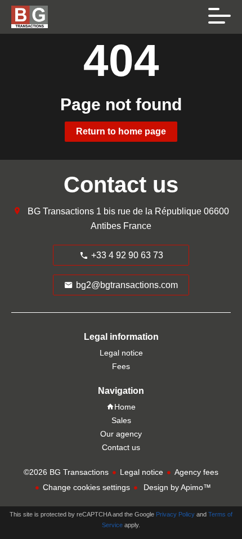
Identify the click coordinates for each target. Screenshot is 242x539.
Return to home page (121, 131)
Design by (176, 487)
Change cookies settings (86, 487)
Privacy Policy (175, 514)
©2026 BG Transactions (66, 472)
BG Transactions (61, 211)
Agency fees (196, 472)
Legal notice (141, 472)
